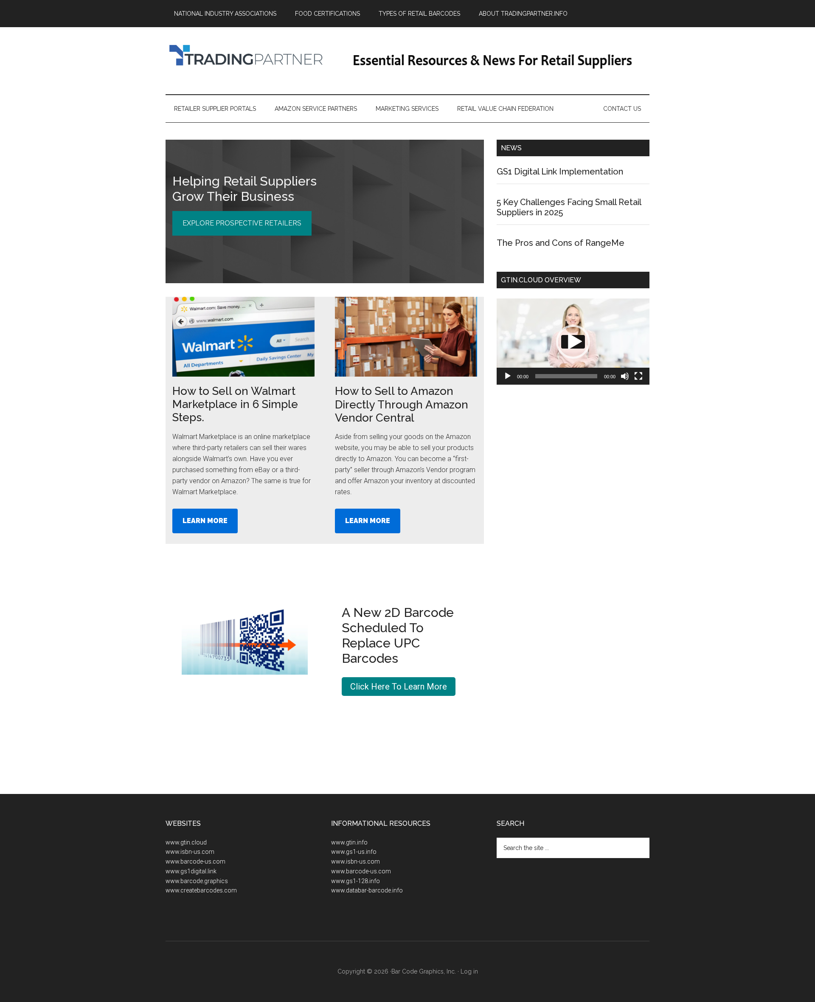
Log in (469, 971)
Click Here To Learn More (398, 686)
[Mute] (625, 376)
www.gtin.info (349, 842)
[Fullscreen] (638, 376)
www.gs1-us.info (354, 851)
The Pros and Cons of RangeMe (560, 243)
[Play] (507, 376)
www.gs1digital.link (191, 871)
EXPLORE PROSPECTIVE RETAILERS (242, 223)
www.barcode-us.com (195, 861)
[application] (573, 341)
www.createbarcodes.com (201, 890)
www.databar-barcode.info (367, 890)
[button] (573, 342)
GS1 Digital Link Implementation (560, 171)
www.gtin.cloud (186, 842)
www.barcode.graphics (197, 881)
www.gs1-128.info (355, 881)
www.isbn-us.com (190, 851)
